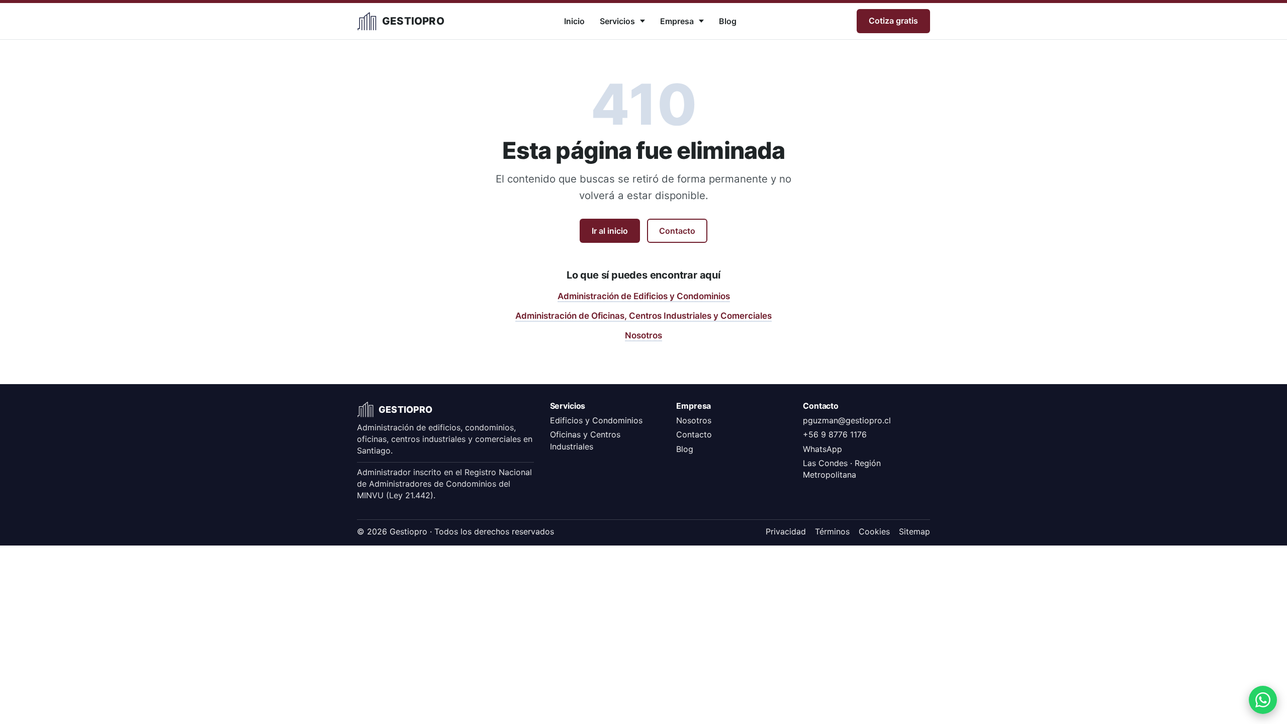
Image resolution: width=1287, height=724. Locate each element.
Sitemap (914, 531)
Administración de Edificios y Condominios (644, 296)
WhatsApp (822, 449)
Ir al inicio (610, 231)
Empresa (677, 21)
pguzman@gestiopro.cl (847, 420)
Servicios (617, 21)
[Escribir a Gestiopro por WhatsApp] (1263, 700)
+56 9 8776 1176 (835, 434)
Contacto (677, 231)
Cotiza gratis (893, 21)
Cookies (874, 531)
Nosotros (643, 335)
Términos (832, 531)
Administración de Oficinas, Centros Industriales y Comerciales (643, 316)
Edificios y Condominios (596, 420)
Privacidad (786, 531)
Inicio (574, 21)
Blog (728, 21)
